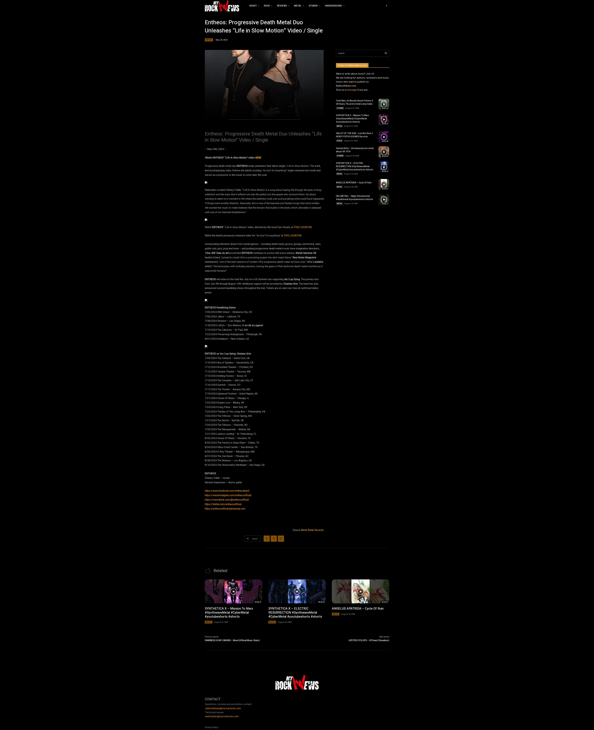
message (352, 89)
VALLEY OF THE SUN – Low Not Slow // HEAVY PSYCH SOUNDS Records (354, 135)
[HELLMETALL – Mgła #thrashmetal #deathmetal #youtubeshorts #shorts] (384, 199)
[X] (274, 539)
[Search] (386, 53)
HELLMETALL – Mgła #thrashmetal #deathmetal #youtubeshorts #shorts (354, 197)
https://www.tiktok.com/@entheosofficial (227, 500)
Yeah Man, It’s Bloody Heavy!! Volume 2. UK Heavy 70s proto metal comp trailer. (355, 102)
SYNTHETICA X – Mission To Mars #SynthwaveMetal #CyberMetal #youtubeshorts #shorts (352, 119)
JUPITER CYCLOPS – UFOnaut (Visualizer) (368, 640)
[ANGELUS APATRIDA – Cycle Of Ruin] (384, 184)
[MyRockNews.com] (222, 6)
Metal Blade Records (312, 530)
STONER (340, 108)
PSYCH (339, 141)
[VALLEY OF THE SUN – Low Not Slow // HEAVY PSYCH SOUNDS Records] (384, 136)
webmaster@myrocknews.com (222, 716)
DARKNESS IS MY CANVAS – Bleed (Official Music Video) (232, 640)
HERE (258, 158)
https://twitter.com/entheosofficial (223, 504)
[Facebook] (386, 5)
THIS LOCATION (303, 227)
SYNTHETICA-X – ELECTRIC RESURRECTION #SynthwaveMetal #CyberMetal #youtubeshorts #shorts (354, 166)
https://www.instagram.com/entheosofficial (228, 495)
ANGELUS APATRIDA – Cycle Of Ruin (354, 182)
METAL (209, 39)
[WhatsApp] (281, 539)
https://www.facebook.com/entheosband (227, 491)
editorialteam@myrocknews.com (223, 708)
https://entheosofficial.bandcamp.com (225, 509)
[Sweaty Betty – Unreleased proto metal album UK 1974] (384, 152)
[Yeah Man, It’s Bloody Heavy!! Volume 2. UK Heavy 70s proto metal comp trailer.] (384, 104)
